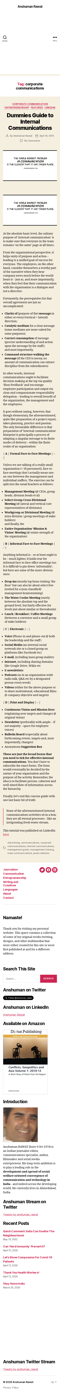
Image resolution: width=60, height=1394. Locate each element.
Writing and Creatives (10, 883)
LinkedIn (50, 107)
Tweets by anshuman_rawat (20, 1214)
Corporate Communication (30, 104)
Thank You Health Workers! (21, 1272)
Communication (13, 873)
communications (30, 842)
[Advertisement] (30, 44)
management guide (18, 849)
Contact (8, 897)
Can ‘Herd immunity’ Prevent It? (24, 1246)
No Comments (32, 140)
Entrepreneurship (17, 107)
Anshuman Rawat (30, 6)
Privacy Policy (11, 1387)
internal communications (40, 846)
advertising (13, 842)
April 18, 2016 (47, 135)
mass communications (19, 853)
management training (42, 849)
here (6, 834)
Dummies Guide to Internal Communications (30, 121)
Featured (37, 107)
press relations (41, 853)
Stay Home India (14, 1283)
